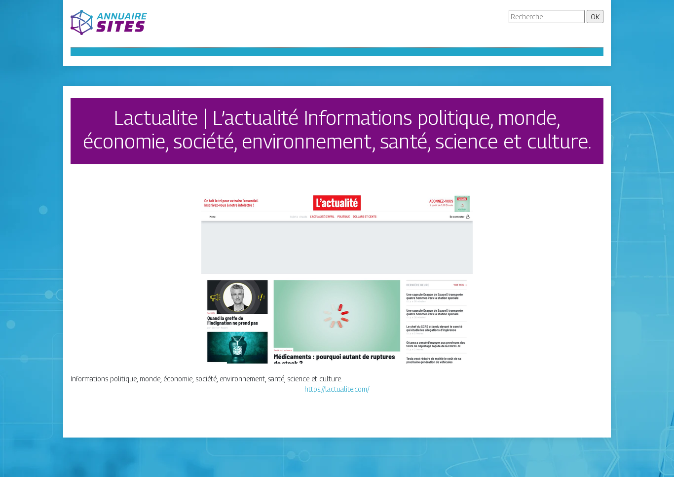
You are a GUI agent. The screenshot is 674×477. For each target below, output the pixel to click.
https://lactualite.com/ (337, 389)
